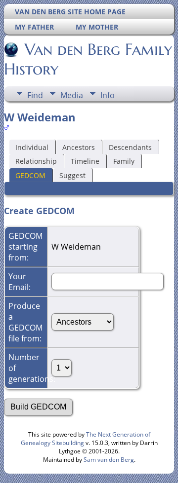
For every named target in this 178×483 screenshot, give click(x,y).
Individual (31, 147)
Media (71, 95)
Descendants (130, 147)
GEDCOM (30, 175)
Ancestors (78, 147)
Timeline (85, 161)
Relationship (36, 161)
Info (107, 95)
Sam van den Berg (109, 459)
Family (123, 161)
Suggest (72, 175)
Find (35, 95)
